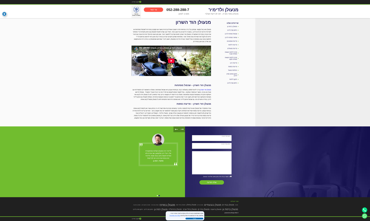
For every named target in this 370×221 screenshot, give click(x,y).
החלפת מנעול (232, 70)
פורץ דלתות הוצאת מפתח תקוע (231, 58)
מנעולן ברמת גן (232, 26)
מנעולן (236, 204)
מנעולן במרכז (167, 204)
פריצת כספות (232, 66)
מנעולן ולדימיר (223, 10)
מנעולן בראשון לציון (145, 204)
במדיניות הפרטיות (175, 215)
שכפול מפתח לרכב (231, 34)
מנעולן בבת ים (228, 205)
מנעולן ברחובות (136, 204)
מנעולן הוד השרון (205, 90)
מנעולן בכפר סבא (180, 205)
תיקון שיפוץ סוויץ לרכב (232, 74)
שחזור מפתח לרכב (231, 37)
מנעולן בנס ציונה (155, 204)
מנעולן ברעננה (215, 209)
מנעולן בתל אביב (190, 209)
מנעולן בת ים (203, 209)
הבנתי (194, 218)
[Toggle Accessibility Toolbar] (4, 14)
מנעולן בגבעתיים (212, 204)
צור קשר (153, 10)
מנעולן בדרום (200, 204)
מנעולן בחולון (191, 205)
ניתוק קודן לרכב (232, 30)
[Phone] (364, 210)
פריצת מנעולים (232, 48)
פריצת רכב (233, 63)
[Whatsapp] (364, 216)
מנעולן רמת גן (161, 209)
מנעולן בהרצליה (175, 209)
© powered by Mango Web (231, 212)
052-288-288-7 (177, 10)
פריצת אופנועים (232, 41)
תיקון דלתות (233, 79)
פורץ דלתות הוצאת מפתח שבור (231, 53)
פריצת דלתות (232, 45)
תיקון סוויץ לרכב (138, 209)
